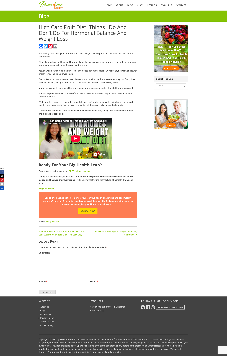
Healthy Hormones (52, 222)
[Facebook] (2, 172)
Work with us (97, 310)
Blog (130, 5)
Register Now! (88, 211)
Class (140, 5)
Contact (181, 5)
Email (94, 281)
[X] (2, 176)
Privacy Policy (47, 318)
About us (44, 306)
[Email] (2, 184)
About (119, 5)
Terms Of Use (47, 321)
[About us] (171, 114)
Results (152, 5)
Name (43, 281)
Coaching (166, 5)
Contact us (45, 314)
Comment (44, 252)
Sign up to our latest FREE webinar (108, 306)
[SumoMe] (2, 188)
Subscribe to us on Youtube (171, 307)
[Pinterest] (2, 180)
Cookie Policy (46, 325)
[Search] (184, 85)
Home (108, 5)
